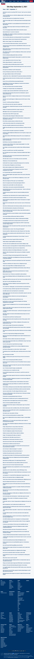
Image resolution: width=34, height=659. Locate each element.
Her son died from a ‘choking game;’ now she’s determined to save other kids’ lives (16, 286)
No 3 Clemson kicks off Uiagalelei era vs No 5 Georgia (12, 165)
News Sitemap (12, 654)
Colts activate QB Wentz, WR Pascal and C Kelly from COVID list (13, 216)
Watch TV (31, 1)
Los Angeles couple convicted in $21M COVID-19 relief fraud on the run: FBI (15, 90)
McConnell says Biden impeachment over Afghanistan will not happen (14, 550)
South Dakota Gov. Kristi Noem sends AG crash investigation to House (14, 197)
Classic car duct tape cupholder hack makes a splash (11, 402)
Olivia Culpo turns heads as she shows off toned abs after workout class (15, 529)
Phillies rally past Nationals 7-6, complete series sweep (12, 62)
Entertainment (11, 591)
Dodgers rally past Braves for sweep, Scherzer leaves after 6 (13, 426)
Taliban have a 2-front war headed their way (10, 160)
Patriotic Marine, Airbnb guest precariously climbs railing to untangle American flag (17, 386)
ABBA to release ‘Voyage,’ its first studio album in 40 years (12, 41)
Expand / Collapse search (25, 1)
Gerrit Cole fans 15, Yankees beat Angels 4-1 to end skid (12, 448)
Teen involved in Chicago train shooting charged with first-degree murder (15, 255)
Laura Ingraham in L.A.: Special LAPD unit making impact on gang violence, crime (16, 475)
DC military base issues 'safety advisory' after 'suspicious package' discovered (16, 195)
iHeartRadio (25, 651)
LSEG (28, 657)
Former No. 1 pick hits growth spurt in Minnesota (11, 102)
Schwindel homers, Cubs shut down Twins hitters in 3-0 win (12, 439)
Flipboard (15, 651)
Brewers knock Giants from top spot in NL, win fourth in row (13, 428)
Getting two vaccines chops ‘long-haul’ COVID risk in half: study (13, 239)
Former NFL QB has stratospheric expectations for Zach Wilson (13, 130)
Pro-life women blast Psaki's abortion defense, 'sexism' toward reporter (15, 43)
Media (2, 591)
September (12, 9)
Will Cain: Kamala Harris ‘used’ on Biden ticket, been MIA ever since (14, 504)
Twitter (10, 651)
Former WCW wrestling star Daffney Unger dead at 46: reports (13, 64)
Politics (10, 1)
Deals (19, 612)
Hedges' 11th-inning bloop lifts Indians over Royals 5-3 (12, 435)
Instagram (12, 651)
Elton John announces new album (8, 354)
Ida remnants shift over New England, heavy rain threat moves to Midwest (15, 400)
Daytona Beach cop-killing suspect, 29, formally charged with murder (14, 460)
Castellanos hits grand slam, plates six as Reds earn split (12, 453)
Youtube (13, 651)
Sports (19, 591)
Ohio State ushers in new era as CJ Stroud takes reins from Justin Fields (15, 158)
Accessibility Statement (7, 654)
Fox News (3, 2)
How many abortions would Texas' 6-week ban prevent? (12, 316)
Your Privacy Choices (16, 653)
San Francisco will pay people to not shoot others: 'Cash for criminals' (14, 349)
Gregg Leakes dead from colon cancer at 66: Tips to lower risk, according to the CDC (17, 279)
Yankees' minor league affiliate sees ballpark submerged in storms (14, 265)
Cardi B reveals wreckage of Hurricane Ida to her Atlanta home (13, 325)
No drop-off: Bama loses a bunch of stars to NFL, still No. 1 (12, 71)
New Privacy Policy (9, 653)
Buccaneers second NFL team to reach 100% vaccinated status (13, 150)
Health (10, 612)
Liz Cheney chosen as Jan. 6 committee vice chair (11, 370)
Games (10, 624)
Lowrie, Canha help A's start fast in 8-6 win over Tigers (12, 60)
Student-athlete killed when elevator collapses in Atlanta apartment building (15, 218)
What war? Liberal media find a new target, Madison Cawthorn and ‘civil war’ (15, 462)
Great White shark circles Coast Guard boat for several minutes (13, 290)
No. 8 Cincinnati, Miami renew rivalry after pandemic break (12, 172)
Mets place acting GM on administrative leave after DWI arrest (13, 125)
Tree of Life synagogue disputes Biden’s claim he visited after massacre (15, 29)
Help (26, 653)
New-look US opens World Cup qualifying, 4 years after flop (13, 545)
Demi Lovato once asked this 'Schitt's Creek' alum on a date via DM (14, 552)
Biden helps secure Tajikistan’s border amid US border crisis (13, 299)
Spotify (23, 651)
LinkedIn (17, 651)
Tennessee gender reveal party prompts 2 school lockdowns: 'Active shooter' (16, 381)
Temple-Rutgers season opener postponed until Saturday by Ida (13, 187)
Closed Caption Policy (22, 653)
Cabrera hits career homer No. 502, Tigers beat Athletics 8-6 (13, 441)
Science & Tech (3, 624)
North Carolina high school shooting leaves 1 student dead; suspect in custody (16, 496)
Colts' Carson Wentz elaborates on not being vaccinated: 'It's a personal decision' (16, 37)
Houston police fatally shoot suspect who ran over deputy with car (14, 247)
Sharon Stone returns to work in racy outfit (10, 557)
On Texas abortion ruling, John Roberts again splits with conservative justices (16, 288)
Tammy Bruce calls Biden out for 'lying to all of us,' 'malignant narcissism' (15, 263)
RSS (20, 651)
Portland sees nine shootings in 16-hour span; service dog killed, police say (15, 524)
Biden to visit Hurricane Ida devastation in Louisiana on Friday (13, 415)
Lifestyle (2, 612)
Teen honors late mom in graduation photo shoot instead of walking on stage (15, 243)
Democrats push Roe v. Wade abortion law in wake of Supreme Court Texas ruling (16, 231)
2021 (8, 9)
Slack (18, 651)
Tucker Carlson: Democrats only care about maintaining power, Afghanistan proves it (17, 479)
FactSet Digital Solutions (11, 657)
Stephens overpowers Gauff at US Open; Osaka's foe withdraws (13, 433)
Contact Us (28, 653)
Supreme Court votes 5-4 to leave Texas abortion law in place (13, 464)
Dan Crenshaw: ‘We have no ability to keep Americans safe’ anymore (14, 338)
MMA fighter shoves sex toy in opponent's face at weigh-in (12, 111)
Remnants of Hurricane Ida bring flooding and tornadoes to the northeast (15, 565)
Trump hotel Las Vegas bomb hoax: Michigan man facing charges (13, 333)
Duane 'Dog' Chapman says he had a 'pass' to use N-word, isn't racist (14, 481)
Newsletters (21, 651)
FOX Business (28, 612)
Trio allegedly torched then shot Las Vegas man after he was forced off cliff (15, 220)
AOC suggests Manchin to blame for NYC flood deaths (12, 73)
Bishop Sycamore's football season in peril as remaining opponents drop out (15, 398)
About (27, 624)
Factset (29, 656)
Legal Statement (16, 657)
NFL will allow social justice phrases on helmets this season (13, 121)
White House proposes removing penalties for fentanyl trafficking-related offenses (17, 245)
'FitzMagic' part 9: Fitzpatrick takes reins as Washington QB (12, 88)
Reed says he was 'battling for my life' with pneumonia (12, 69)
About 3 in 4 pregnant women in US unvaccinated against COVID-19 (14, 182)
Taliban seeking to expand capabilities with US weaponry (12, 241)
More (21, 1)
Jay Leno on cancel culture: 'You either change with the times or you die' (15, 391)
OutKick (27, 591)
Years (4, 9)
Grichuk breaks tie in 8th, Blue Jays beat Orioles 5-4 (11, 443)
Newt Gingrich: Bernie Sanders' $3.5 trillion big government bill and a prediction (16, 455)
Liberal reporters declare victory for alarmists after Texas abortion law (14, 39)
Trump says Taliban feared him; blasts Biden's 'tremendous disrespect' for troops (16, 534)
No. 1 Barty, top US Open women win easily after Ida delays (12, 86)
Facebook (9, 651)
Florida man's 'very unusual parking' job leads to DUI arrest (12, 396)
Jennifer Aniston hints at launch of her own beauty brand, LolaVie (13, 123)
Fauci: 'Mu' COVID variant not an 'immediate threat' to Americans (13, 18)
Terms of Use (5, 653)
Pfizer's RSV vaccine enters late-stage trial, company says (12, 104)
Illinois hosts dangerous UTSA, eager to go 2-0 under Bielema (13, 180)
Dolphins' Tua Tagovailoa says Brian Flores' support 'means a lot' (13, 109)
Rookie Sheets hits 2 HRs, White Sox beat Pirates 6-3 (11, 437)
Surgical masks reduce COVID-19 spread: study (10, 113)
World (14, 1)
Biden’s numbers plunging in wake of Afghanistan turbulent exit (13, 167)
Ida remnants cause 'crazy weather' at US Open (10, 413)
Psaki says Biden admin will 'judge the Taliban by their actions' (13, 115)
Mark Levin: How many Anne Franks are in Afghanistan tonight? (13, 477)
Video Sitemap (16, 654)
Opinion (18, 1)
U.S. (7, 1)
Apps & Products (4, 637)
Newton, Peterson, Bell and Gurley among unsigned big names (13, 81)
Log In (28, 1)
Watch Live (20, 624)
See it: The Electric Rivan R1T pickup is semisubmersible (12, 368)
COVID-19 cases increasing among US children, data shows (12, 359)
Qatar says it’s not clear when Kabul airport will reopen (12, 281)
